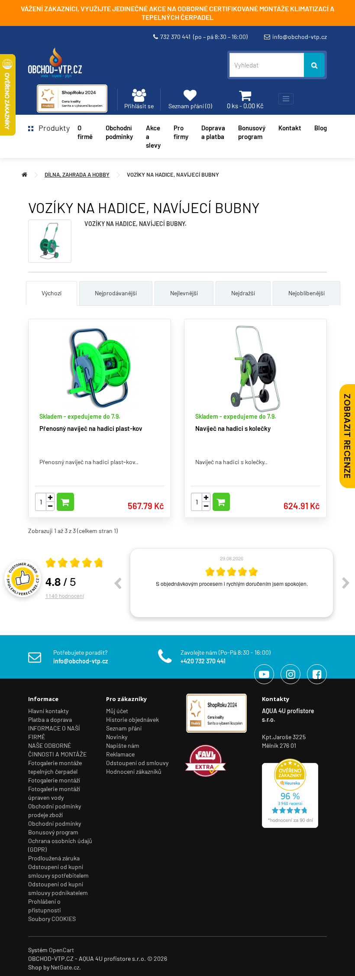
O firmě (85, 132)
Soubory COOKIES (52, 918)
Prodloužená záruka (54, 858)
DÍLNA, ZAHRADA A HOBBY (77, 174)
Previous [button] (117, 583)
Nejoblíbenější (306, 293)
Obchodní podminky (119, 132)
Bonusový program (251, 132)
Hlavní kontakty (48, 710)
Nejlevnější (184, 293)
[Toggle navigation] (286, 98)
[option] (231, 582)
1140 (64, 595)
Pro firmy (181, 132)
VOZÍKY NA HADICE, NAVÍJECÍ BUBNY (173, 174)
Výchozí (51, 293)
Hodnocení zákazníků (133, 771)
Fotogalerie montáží (54, 780)
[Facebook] (317, 674)
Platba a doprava (50, 719)
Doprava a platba (213, 132)
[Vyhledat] (314, 65)
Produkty (51, 128)
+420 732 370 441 (203, 661)
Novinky (116, 736)
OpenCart (61, 949)
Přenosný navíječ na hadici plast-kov (90, 428)
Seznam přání (124, 728)
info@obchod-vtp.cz (299, 36)
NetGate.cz (65, 967)
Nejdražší (243, 293)
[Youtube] (264, 674)
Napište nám (122, 745)
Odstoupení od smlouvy (137, 762)
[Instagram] (290, 674)
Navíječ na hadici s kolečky (233, 428)
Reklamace (120, 754)
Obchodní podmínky (54, 823)
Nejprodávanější (116, 293)
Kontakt (289, 128)
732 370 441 (204, 36)
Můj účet (117, 710)
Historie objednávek (132, 719)
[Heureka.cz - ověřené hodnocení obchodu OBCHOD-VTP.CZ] (290, 792)
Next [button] (346, 583)
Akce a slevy (153, 136)
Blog (320, 128)
